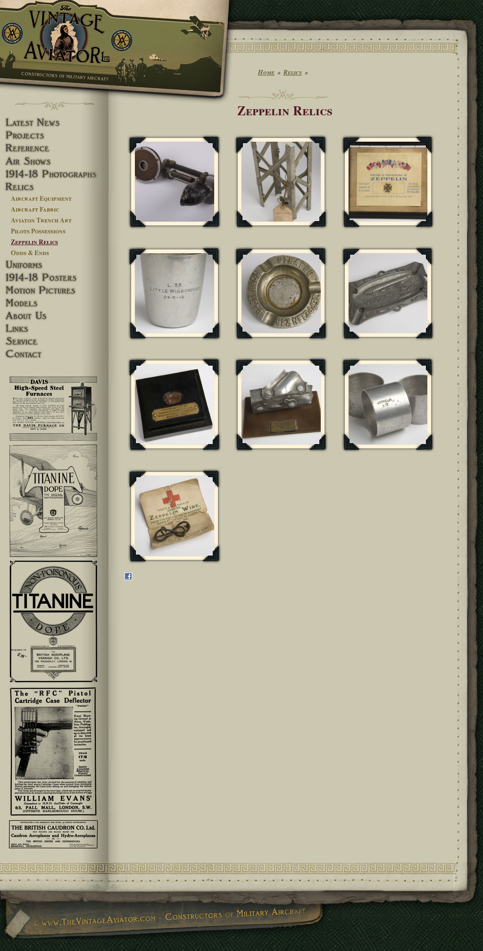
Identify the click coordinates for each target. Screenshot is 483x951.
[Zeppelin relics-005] (281, 293)
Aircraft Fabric (35, 209)
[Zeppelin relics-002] (281, 182)
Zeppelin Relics (34, 242)
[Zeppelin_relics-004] (174, 293)
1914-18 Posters (54, 277)
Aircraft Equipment (41, 198)
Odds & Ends (30, 252)
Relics (54, 186)
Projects (54, 135)
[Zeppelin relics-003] (388, 182)
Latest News (54, 122)
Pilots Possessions (38, 231)
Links (54, 328)
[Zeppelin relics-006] (388, 293)
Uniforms (54, 264)
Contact (54, 354)
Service (54, 341)
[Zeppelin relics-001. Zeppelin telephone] (174, 182)
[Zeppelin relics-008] (281, 404)
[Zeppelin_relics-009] (388, 404)
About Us (54, 315)
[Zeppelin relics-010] (174, 516)
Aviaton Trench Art (41, 220)
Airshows (54, 161)
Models (54, 303)
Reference (54, 148)
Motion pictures (54, 290)
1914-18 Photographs (54, 174)
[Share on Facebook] (128, 578)
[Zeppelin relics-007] (174, 404)
